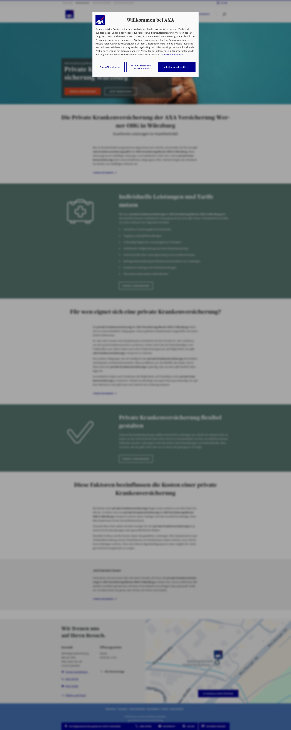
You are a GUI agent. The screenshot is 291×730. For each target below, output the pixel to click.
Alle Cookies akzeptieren (176, 67)
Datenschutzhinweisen (171, 54)
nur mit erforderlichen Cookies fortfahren (141, 67)
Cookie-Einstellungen (110, 67)
